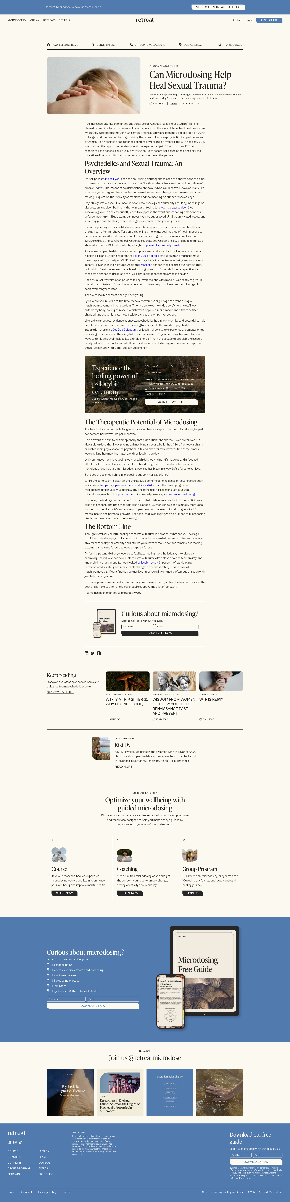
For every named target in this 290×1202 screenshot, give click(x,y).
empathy (106, 485)
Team (42, 1157)
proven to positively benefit (163, 245)
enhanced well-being (182, 494)
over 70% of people (146, 256)
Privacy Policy (47, 1192)
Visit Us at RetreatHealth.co (218, 7)
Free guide (46, 1174)
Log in (249, 20)
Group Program (19, 1168)
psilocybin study (147, 562)
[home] (145, 20)
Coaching (14, 1157)
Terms (66, 1192)
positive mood (127, 494)
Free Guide (269, 20)
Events (43, 1168)
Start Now (64, 893)
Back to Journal (60, 692)
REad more (123, 767)
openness (119, 485)
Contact (237, 20)
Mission (44, 1151)
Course (13, 1151)
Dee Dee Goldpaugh (124, 330)
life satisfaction (150, 485)
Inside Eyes (112, 179)
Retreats (14, 1174)
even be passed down (174, 207)
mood (130, 485)
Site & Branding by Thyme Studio (223, 1192)
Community (15, 1162)
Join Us (192, 893)
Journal (44, 1162)
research (146, 265)
